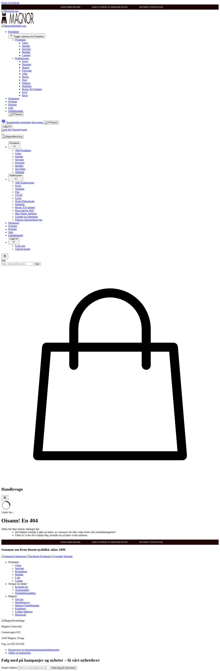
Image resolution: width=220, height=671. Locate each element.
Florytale (27, 70)
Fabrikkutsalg (15, 110)
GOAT (19, 195)
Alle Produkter (23, 150)
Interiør (26, 45)
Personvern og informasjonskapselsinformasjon (33, 649)
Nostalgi (26, 64)
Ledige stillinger (24, 611)
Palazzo (26, 83)
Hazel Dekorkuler (25, 201)
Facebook (45, 556)
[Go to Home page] (10, 11)
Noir (24, 80)
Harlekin (26, 86)
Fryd (24, 92)
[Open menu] (12, 137)
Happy (25, 67)
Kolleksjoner (22, 58)
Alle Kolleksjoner (24, 182)
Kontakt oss (21, 586)
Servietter (20, 168)
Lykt (17, 577)
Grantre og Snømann (26, 216)
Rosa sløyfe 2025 (24, 210)
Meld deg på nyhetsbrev (64, 668)
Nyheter (12, 101)
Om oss (19, 599)
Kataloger (20, 608)
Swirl (25, 61)
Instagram (21, 556)
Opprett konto (19, 129)
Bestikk (26, 52)
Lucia (18, 198)
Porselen (19, 162)
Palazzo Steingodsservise (28, 219)
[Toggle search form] (16, 114)
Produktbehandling (25, 593)
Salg (10, 107)
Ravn (25, 95)
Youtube (68, 556)
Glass (25, 42)
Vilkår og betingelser (19, 652)
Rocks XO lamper (32, 89)
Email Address (9, 667)
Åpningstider (22, 590)
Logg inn (7, 126)
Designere (13, 98)
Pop (17, 192)
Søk (37, 264)
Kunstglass (21, 571)
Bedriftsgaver (22, 602)
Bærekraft (20, 614)
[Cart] (2, 133)
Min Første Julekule (26, 213)
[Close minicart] (4, 498)
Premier (12, 104)
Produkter (13, 31)
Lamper (26, 55)
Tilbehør (19, 172)
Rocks (25, 76)
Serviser (26, 49)
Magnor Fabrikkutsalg (27, 605)
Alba (24, 73)
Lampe (19, 580)
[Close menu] (4, 256)
